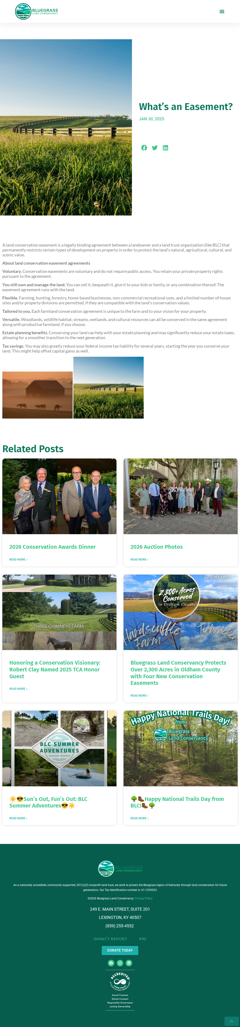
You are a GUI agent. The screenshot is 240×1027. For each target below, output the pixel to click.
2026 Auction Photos (157, 547)
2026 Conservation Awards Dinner (52, 547)
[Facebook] (111, 963)
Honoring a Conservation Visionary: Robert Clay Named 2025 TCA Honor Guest (54, 669)
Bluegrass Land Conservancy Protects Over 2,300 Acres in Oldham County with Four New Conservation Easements (178, 672)
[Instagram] (120, 963)
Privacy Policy (144, 898)
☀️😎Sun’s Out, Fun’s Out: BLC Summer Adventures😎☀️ (48, 802)
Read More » (18, 559)
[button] (222, 11)
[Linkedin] (129, 963)
